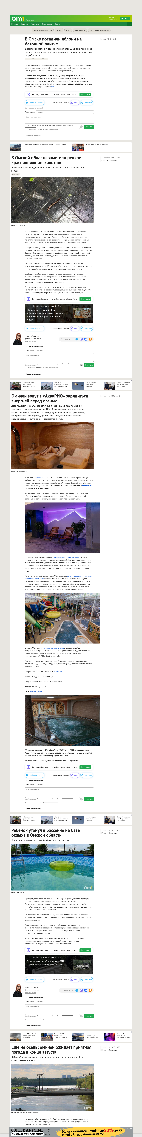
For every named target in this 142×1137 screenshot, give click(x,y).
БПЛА (68, 30)
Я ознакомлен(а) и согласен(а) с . (42, 129)
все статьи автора (30, 341)
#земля (28, 59)
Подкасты (24, 24)
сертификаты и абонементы (52, 648)
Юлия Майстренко (109, 160)
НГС (52, 86)
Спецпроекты (47, 24)
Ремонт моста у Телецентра (43, 30)
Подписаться (85, 94)
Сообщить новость (36, 103)
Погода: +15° (113, 18)
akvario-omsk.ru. (36, 691)
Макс (76, 103)
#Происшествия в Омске (39, 59)
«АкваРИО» (38, 477)
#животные (15, 174)
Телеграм (88, 103)
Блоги (57, 24)
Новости (14, 24)
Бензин (59, 30)
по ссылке (58, 671)
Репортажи (35, 24)
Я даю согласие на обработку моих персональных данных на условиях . (49, 126)
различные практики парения (66, 557)
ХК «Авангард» (80, 30)
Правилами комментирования (50, 129)
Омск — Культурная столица (99, 30)
